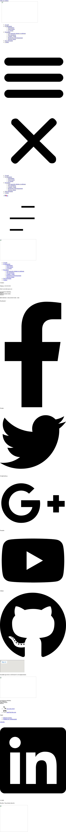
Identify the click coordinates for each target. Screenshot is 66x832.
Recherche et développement (15, 38)
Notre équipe (11, 29)
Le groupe (10, 30)
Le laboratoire (8, 26)
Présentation (11, 27)
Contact (7, 42)
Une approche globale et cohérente (17, 33)
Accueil (7, 24)
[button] (34, 109)
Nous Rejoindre (9, 40)
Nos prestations (12, 35)
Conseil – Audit (12, 36)
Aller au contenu (4, 0)
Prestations (7, 32)
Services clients (12, 39)
